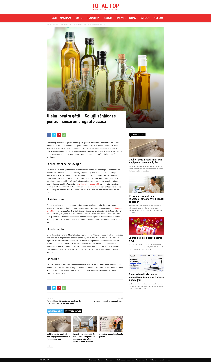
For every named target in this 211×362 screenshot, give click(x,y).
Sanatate (145, 18)
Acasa (54, 18)
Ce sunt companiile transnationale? (108, 301)
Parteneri (101, 360)
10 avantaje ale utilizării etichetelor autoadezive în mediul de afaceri (146, 199)
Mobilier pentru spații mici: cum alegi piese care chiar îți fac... (146, 161)
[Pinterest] (59, 135)
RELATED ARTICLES (55, 311)
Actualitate (65, 18)
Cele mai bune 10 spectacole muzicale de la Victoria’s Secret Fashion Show (64, 302)
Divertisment (93, 18)
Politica (132, 18)
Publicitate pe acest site (157, 360)
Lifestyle (120, 18)
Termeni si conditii (142, 360)
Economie (108, 18)
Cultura (79, 18)
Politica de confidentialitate (125, 360)
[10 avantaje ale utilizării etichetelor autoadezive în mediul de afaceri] (146, 184)
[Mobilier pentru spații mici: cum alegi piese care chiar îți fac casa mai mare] (59, 324)
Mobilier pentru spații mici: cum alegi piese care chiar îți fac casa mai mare (59, 336)
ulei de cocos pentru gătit (89, 184)
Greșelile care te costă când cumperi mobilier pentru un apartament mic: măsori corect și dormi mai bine (84, 338)
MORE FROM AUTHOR (73, 311)
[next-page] (51, 346)
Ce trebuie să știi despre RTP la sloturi (145, 239)
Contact (169, 360)
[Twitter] (54, 135)
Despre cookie (110, 360)
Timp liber (158, 18)
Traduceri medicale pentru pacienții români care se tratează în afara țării (146, 277)
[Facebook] (49, 135)
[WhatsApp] (64, 135)
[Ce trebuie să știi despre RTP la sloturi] (146, 226)
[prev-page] (48, 346)
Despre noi (92, 360)
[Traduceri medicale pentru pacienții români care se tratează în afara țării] (146, 262)
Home (49, 25)
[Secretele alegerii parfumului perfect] (111, 324)
